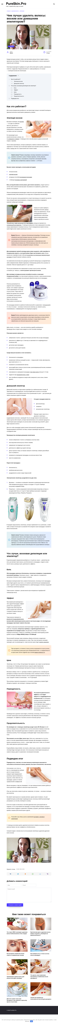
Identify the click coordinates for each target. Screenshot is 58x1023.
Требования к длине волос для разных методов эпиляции (15, 977)
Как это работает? (15, 79)
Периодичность (18, 94)
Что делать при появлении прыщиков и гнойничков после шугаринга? (39, 976)
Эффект (16, 90)
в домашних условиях (13, 139)
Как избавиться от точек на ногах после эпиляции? (39, 954)
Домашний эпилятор (19, 83)
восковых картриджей (21, 180)
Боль (15, 88)
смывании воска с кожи (23, 374)
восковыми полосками (26, 177)
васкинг (22, 121)
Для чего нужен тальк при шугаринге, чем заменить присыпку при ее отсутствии (17, 1000)
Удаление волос (15, 11)
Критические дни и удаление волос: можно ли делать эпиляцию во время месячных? (40, 933)
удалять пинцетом (44, 642)
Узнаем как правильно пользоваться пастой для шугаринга (40, 998)
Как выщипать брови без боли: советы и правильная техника (15, 954)
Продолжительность (19, 96)
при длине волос (34, 372)
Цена (15, 92)
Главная (9, 11)
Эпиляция (22, 11)
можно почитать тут (40, 652)
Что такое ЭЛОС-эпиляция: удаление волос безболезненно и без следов (17, 932)
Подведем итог (15, 98)
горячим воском (13, 174)
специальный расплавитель (14, 225)
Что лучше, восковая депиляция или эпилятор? (23, 85)
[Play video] (29, 850)
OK (31, 1021)
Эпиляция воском (18, 81)
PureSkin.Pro (16, 3)
